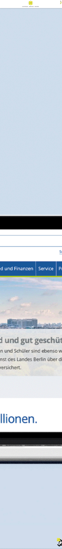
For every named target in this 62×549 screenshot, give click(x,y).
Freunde (37, 6)
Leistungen (25, 6)
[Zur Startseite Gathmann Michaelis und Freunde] (30, 3)
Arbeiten (31, 6)
